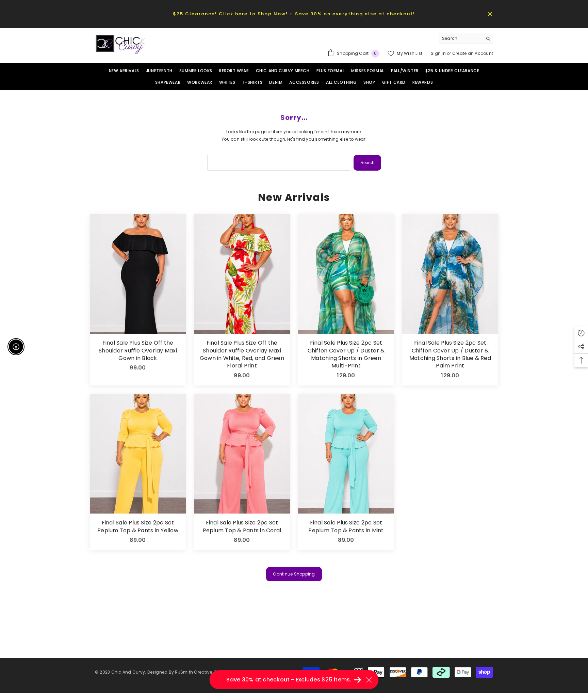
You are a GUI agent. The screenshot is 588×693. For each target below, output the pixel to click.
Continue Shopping (294, 574)
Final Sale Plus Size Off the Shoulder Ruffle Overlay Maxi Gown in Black (138, 350)
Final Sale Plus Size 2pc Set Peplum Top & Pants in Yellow (137, 526)
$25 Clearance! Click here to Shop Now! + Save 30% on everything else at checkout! (294, 14)
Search (367, 162)
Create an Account (472, 53)
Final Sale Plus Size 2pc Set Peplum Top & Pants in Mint (345, 526)
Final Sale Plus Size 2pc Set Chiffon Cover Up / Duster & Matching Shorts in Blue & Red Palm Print (450, 354)
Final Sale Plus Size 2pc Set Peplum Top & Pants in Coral (242, 526)
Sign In (439, 53)
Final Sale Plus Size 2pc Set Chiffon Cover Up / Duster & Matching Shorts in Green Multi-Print (346, 354)
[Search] (466, 38)
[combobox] (461, 38)
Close (490, 14)
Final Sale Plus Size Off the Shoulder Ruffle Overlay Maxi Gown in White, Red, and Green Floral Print (242, 354)
